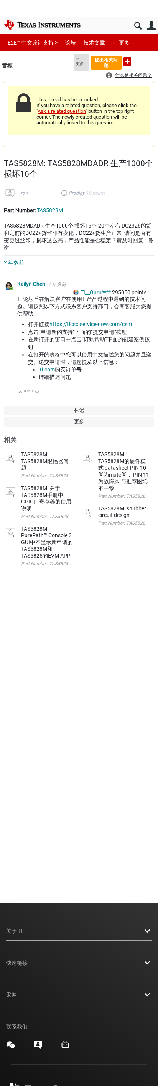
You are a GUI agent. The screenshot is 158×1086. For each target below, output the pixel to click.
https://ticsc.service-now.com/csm (90, 324)
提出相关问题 (106, 62)
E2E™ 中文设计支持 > (33, 43)
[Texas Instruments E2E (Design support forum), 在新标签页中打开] (38, 1048)
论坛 (70, 43)
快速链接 (17, 963)
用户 (151, 26)
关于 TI (14, 931)
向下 (37, 393)
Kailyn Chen (31, 284)
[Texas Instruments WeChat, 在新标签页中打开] (10, 1048)
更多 (124, 43)
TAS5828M (50, 210)
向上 (20, 393)
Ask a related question (62, 111)
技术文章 (94, 43)
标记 (79, 410)
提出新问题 (127, 61)
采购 (11, 995)
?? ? (24, 193)
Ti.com (47, 369)
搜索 (138, 26)
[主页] (42, 25)
